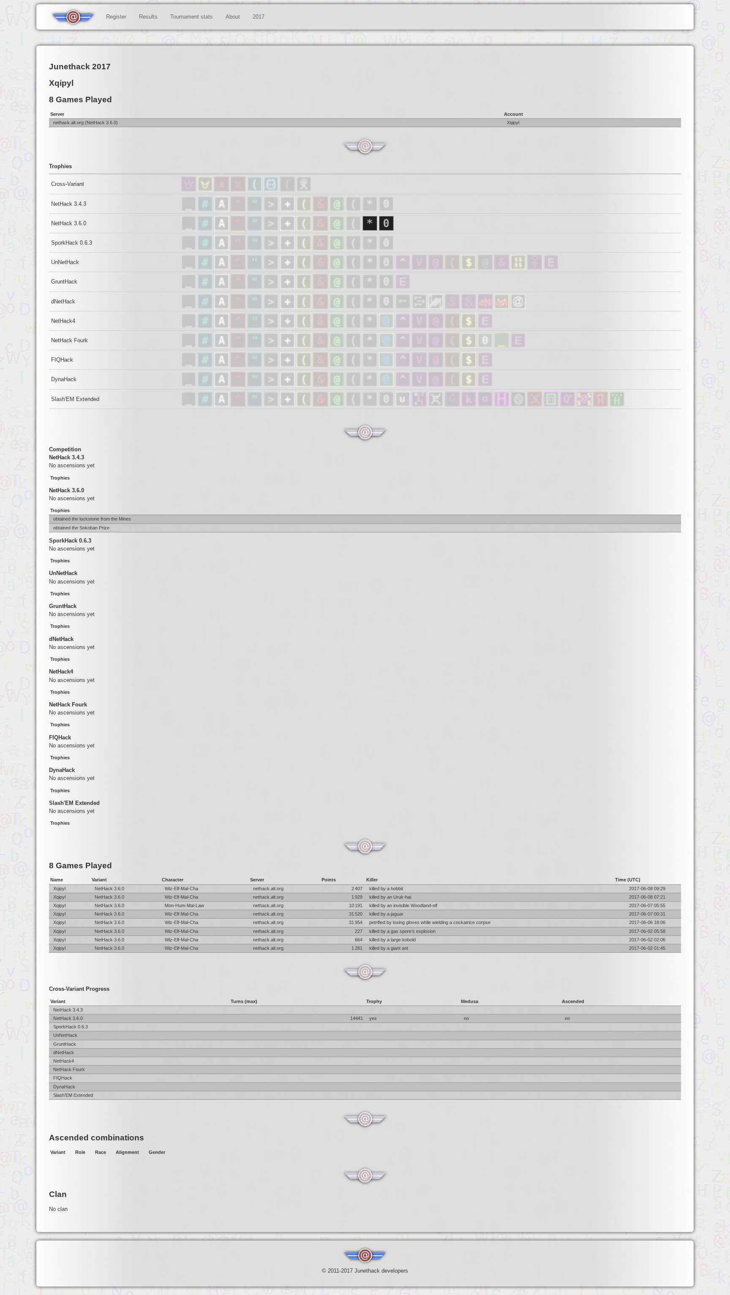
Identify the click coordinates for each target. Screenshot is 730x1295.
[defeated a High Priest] (255, 326)
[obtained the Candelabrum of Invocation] (305, 209)
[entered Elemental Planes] (239, 209)
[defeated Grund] (486, 404)
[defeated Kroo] (469, 404)
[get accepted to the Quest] (370, 326)
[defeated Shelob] (519, 404)
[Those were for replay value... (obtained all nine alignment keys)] (436, 307)
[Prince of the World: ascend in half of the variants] (206, 189)
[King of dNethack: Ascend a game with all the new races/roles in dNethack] (486, 307)
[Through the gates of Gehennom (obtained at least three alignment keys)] (420, 307)
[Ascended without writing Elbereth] (551, 267)
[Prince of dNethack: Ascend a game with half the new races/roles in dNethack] (502, 307)
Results (148, 17)
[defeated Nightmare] (403, 404)
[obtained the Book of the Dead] (288, 209)
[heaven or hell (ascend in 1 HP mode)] (535, 267)
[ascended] (189, 209)
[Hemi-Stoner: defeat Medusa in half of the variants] (239, 189)
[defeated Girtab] (535, 404)
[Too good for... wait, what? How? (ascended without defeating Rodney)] (436, 267)
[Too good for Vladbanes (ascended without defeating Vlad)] (420, 267)
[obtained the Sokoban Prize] (386, 209)
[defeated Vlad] (305, 326)
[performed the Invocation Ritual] (272, 209)
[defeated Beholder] (436, 404)
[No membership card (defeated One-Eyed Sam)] (486, 267)
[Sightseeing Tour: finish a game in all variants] (288, 189)
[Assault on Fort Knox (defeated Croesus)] (469, 267)
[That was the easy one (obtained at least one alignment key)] (403, 307)
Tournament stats (191, 17)
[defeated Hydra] (617, 404)
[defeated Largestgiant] (502, 404)
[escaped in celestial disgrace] (206, 209)
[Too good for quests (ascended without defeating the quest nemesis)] (403, 267)
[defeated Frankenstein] (568, 404)
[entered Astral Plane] (222, 209)
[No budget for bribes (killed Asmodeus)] (453, 307)
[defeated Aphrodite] (552, 404)
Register (116, 17)
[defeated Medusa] (338, 209)
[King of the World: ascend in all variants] (189, 189)
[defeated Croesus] (585, 404)
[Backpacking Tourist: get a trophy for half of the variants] (272, 189)
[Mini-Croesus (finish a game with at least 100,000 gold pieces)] (519, 267)
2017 (258, 17)
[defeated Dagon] (601, 404)
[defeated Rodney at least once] (288, 326)
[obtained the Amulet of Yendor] (255, 209)
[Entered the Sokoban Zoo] (486, 346)
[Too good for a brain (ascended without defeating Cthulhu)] (502, 267)
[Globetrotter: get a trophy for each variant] (255, 189)
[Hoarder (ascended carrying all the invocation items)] (453, 267)
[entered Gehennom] (321, 209)
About (233, 17)
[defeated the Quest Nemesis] (354, 326)
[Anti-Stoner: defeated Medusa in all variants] (222, 189)
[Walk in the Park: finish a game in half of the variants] (304, 189)
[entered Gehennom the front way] (321, 326)
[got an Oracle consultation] (387, 326)
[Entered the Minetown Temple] (502, 346)
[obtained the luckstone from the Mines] (370, 209)
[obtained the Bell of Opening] (354, 209)
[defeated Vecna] (420, 404)
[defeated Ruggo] (453, 404)
